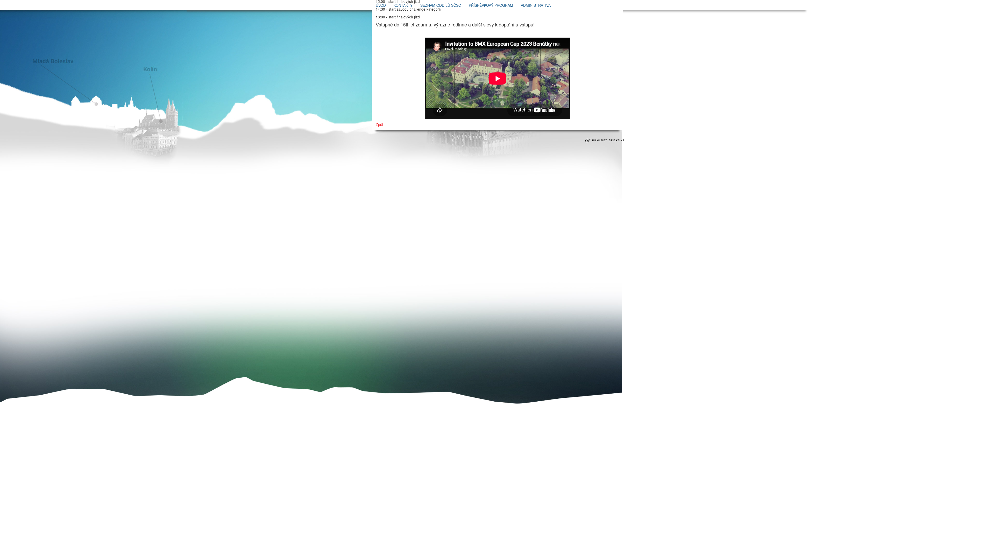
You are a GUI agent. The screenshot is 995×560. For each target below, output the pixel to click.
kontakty (403, 5)
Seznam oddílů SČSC (440, 5)
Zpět (379, 124)
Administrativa (536, 5)
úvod (381, 5)
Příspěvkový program (491, 5)
